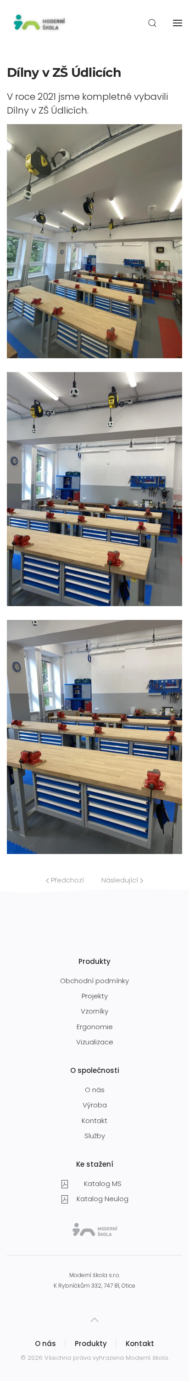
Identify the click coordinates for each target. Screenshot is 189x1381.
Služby (94, 1135)
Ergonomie (95, 1026)
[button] (152, 23)
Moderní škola (147, 1357)
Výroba (95, 1105)
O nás (95, 1089)
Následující (120, 880)
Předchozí (66, 880)
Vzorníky (94, 1011)
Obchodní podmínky (94, 981)
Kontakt (94, 1120)
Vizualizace (94, 1042)
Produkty (91, 1343)
